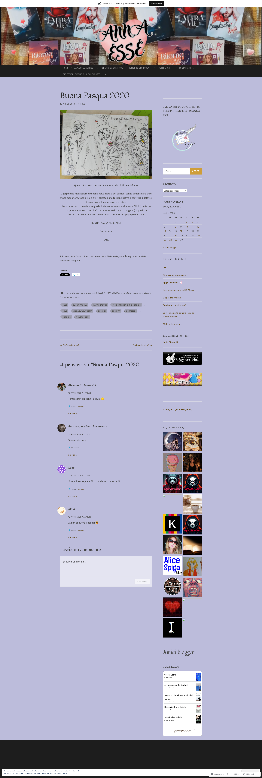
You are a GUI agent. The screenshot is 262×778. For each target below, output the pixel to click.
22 (176, 235)
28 (170, 239)
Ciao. (165, 267)
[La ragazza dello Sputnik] (198, 690)
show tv (116, 311)
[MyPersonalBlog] (172, 545)
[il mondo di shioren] (192, 567)
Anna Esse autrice (83, 68)
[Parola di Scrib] (192, 628)
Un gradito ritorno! (172, 297)
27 (165, 239)
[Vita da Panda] (192, 484)
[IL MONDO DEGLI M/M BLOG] (172, 587)
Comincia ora (156, 3)
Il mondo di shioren (177, 409)
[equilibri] (192, 442)
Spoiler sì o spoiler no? (174, 305)
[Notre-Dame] (198, 680)
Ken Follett (169, 677)
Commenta (142, 581)
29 (176, 239)
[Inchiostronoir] (172, 628)
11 (192, 226)
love (64, 311)
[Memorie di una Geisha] (198, 712)
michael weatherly (83, 311)
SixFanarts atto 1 (69, 345)
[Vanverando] (192, 504)
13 (165, 231)
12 (198, 226)
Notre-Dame (170, 674)
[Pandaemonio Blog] (172, 484)
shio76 (81, 104)
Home (65, 68)
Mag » (173, 247)
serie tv (102, 311)
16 (181, 231)
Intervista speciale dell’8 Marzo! (179, 290)
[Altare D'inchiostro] (192, 463)
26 (198, 235)
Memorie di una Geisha (175, 707)
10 (187, 226)
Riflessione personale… (174, 275)
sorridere (131, 311)
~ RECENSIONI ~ (164, 68)
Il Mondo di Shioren (139, 68)
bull (64, 305)
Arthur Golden (170, 710)
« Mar (166, 247)
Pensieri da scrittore (112, 68)
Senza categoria (72, 297)
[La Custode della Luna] (172, 442)
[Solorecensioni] (172, 607)
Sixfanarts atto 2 (142, 345)
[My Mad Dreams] (172, 463)
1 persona (80, 406)
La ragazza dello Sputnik (176, 685)
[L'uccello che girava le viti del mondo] (198, 700)
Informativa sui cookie (58, 773)
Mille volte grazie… (172, 324)
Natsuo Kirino (170, 720)
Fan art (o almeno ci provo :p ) (80, 293)
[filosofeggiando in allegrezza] (172, 504)
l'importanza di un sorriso (126, 305)
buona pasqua (80, 305)
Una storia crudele (173, 717)
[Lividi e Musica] (192, 588)
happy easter (100, 305)
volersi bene (83, 317)
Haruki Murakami (171, 688)
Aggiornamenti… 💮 (173, 282)
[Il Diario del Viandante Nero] (192, 546)
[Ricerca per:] (182, 171)
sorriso (66, 317)
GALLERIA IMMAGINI (105, 293)
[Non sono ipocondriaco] (172, 524)
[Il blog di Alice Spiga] (172, 566)
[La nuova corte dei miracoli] (192, 608)
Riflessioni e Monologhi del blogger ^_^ (83, 74)
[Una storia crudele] (198, 722)
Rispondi (72, 414)
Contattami (185, 68)
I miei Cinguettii (170, 342)
